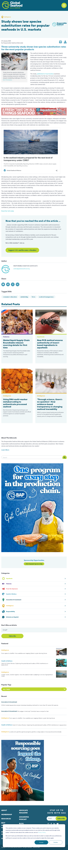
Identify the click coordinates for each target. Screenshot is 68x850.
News (33, 297)
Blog (21, 824)
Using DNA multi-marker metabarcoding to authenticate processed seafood (15, 403)
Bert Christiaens (7, 80)
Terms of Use (36, 847)
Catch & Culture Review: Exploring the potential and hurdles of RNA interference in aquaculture (24, 664)
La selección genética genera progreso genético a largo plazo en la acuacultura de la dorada (35, 732)
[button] (60, 42)
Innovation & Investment (9, 702)
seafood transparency (46, 297)
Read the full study (7, 211)
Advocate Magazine (23, 811)
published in (45, 74)
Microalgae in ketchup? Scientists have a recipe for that (33, 711)
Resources (6, 819)
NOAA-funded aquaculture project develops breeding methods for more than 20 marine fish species (29, 705)
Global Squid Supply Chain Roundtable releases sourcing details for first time (16, 344)
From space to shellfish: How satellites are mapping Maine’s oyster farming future (24, 653)
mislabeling (24, 297)
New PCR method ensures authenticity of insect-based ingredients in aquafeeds (50, 344)
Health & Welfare (6, 661)
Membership (6, 815)
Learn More (5, 450)
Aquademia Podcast (24, 818)
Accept (41, 842)
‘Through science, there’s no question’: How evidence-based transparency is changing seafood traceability (49, 404)
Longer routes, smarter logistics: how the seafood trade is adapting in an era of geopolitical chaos (27, 675)
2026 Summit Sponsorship (34, 564)
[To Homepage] (12, 5)
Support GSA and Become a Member (22, 250)
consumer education (10, 297)
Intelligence (5, 650)
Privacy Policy (42, 832)
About (4, 810)
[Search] (64, 457)
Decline (56, 842)
